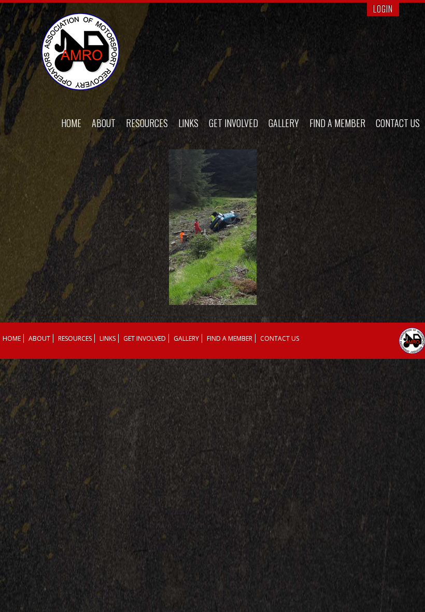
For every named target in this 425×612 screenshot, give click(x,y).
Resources (147, 123)
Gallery (283, 123)
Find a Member (337, 123)
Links (188, 123)
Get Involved (233, 123)
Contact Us (398, 123)
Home (71, 123)
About (104, 123)
